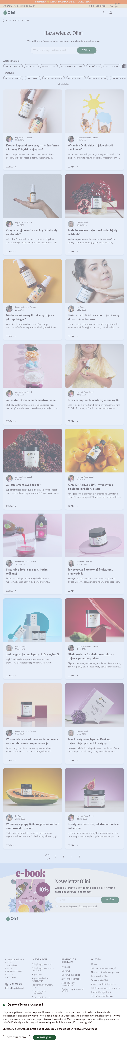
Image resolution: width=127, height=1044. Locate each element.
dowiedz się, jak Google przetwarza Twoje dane (38, 1019)
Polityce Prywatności (85, 1029)
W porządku (44, 1038)
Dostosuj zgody (16, 1038)
